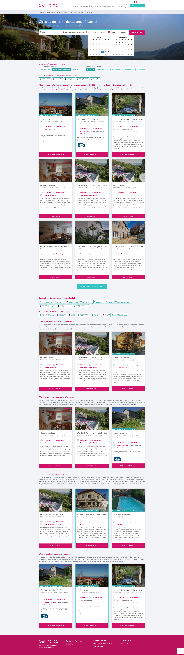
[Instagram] (122, 643)
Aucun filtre (90, 69)
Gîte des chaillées (47, 185)
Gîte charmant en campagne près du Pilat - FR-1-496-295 (100, 246)
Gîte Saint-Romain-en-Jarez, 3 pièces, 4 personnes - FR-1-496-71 (104, 185)
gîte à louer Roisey (46, 121)
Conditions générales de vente (102, 643)
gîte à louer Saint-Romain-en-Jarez (87, 121)
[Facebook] (125, 643)
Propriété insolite (101, 69)
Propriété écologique (115, 69)
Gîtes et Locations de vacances (104, 6)
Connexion (142, 1)
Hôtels (119, 6)
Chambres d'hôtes (86, 6)
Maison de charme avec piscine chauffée (93, 515)
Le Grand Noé (46, 119)
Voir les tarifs (54, 216)
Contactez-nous (126, 640)
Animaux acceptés (142, 69)
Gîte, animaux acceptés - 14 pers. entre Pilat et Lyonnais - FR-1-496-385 (143, 246)
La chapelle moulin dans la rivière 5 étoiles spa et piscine (136, 119)
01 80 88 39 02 (76, 641)
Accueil (75, 6)
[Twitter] (128, 643)
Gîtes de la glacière (121, 358)
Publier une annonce (137, 6)
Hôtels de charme (77, 69)
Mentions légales (98, 646)
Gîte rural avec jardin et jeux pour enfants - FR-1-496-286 (64, 246)
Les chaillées (118, 185)
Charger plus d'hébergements (91, 286)
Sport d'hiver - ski (129, 69)
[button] (135, 2)
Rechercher (136, 32)
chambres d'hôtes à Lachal (58, 90)
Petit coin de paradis (121, 515)
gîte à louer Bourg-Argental (121, 121)
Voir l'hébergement (55, 154)
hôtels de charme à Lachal (118, 90)
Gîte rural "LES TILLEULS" (87, 119)
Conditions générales (99, 640)
